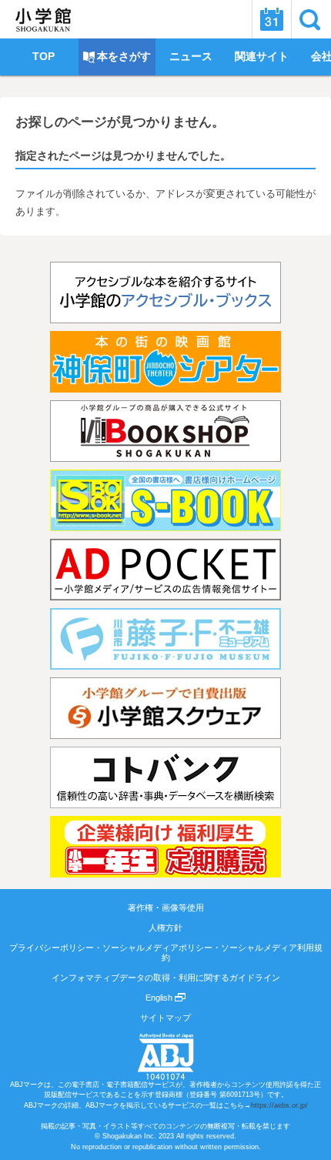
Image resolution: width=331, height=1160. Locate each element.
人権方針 (165, 927)
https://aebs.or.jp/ (279, 1105)
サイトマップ (165, 1017)
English (160, 997)
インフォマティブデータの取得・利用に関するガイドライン (166, 977)
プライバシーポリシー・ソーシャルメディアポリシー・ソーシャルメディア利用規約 (166, 952)
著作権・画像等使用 (166, 907)
